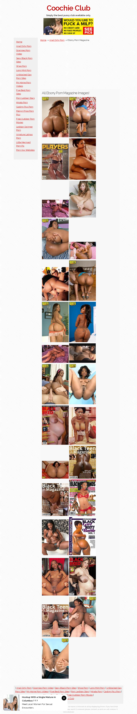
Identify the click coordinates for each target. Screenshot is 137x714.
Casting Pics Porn (24, 107)
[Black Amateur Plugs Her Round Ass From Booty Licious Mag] (82, 136)
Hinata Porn (22, 102)
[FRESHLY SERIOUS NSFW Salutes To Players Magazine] (55, 179)
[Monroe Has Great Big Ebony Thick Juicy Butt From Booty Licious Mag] (82, 403)
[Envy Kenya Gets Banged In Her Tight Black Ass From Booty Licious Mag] (82, 300)
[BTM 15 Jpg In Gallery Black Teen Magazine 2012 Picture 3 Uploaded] (82, 478)
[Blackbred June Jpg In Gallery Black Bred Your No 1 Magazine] (55, 444)
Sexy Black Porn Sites (65, 688)
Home (19, 42)
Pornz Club (68, 698)
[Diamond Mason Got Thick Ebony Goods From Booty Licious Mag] (82, 341)
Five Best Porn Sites (59, 691)
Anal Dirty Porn (23, 46)
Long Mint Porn (23, 70)
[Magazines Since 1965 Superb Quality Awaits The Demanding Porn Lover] (55, 300)
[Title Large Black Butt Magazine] (55, 216)
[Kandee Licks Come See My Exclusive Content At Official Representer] (55, 478)
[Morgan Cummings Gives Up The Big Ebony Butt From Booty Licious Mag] (82, 636)
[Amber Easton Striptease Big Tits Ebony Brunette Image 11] (82, 179)
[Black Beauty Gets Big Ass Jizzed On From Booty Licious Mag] (55, 403)
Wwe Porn (21, 66)
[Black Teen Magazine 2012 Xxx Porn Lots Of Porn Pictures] (55, 515)
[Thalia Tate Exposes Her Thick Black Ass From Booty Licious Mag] (55, 341)
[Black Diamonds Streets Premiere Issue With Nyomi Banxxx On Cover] (82, 515)
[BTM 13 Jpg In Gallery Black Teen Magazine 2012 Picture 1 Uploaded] (55, 636)
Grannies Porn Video (43, 688)
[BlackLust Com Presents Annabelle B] (55, 554)
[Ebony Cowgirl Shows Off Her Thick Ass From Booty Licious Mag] (55, 136)
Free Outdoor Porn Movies (80, 695)
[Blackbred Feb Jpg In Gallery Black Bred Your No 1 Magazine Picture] (82, 595)
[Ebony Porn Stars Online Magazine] (82, 554)
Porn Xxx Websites (25, 150)
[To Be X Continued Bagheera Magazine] (55, 595)
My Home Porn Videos (37, 691)
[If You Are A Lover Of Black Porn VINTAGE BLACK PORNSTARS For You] (82, 258)
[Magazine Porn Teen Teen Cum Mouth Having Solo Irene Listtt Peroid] (82, 216)
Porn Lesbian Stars (25, 98)
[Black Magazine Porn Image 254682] (82, 362)
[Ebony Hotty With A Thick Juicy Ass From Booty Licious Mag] (55, 258)
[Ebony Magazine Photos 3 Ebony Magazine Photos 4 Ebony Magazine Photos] (82, 444)
